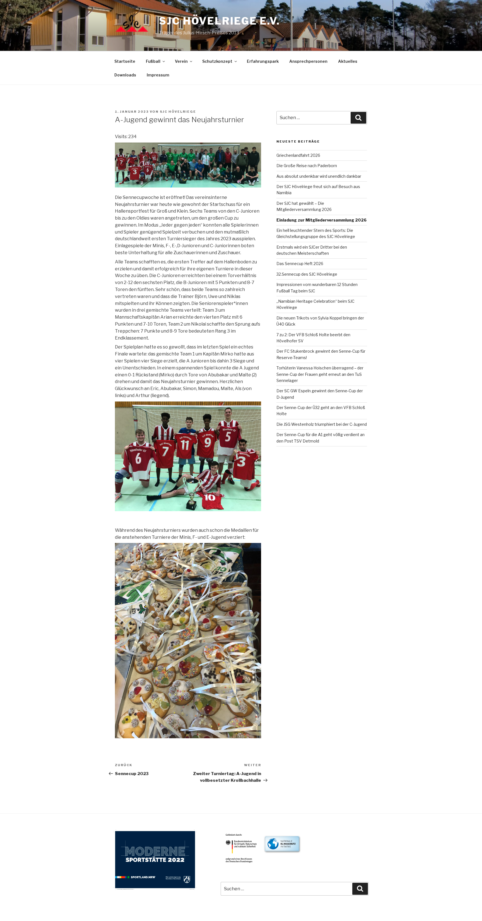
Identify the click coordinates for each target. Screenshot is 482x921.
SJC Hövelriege (178, 112)
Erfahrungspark (263, 61)
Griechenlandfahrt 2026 (298, 155)
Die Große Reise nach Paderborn (306, 165)
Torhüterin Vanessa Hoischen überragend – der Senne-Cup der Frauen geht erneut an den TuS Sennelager (319, 374)
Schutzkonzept (217, 61)
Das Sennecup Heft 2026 (299, 263)
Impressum (158, 75)
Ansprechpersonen (308, 61)
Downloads (125, 75)
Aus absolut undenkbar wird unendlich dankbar (318, 176)
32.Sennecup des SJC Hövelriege (306, 274)
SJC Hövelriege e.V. (219, 21)
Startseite (124, 61)
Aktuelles (347, 61)
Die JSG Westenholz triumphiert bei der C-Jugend (321, 424)
